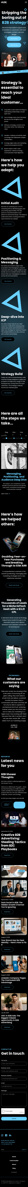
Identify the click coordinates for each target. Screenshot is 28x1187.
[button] (22, 2)
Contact (14, 1172)
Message (4, 1090)
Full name (4, 1060)
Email (2, 1083)
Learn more (5, 494)
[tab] (6, 434)
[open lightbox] (14, 59)
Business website (6, 1075)
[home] (4, 2)
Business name (5, 1068)
